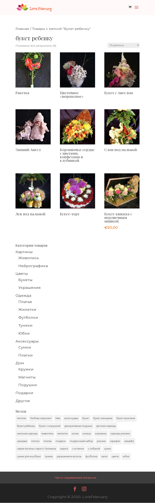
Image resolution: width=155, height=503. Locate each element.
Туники (25, 325)
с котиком (78, 448)
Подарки (24, 393)
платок (35, 441)
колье (75, 433)
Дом (20, 363)
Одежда (23, 295)
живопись (47, 433)
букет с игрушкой (49, 426)
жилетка (62, 433)
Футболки (28, 317)
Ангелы (21, 418)
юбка (126, 456)
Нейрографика (33, 266)
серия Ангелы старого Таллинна (36, 448)
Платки (25, 355)
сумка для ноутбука (29, 456)
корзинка (100, 433)
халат (104, 456)
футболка (91, 456)
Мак (58, 418)
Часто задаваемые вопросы (75, 477)
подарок (61, 441)
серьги (64, 448)
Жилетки (27, 309)
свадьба (129, 441)
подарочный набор (81, 441)
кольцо (87, 433)
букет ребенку (26, 426)
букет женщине (102, 418)
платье (47, 441)
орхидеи (22, 441)
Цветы (22, 273)
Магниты (27, 377)
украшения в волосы (69, 456)
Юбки (24, 333)
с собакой (94, 448)
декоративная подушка (78, 426)
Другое (23, 401)
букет (85, 418)
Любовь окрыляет (41, 418)
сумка (107, 448)
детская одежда (106, 426)
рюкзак (101, 441)
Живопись (28, 258)
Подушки (27, 385)
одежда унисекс (120, 433)
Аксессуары (27, 341)
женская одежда (27, 433)
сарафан (115, 441)
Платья (25, 302)
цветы (115, 456)
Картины (24, 252)
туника (49, 456)
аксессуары (71, 418)
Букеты (25, 280)
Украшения (29, 287)
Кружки (25, 369)
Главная (22, 29)
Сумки (24, 347)
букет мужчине (125, 418)
